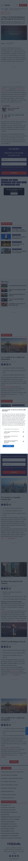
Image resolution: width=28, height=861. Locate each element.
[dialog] (14, 430)
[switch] (23, 432)
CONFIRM (8, 446)
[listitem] (14, 429)
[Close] (25, 410)
